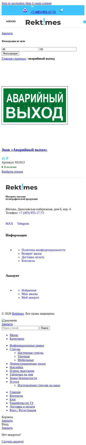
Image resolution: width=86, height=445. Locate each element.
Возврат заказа (32, 253)
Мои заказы (30, 294)
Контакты (28, 260)
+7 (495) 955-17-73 (43, 12)
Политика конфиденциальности (43, 250)
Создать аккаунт (13, 441)
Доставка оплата (33, 257)
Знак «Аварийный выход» (24, 150)
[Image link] (22, 191)
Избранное (29, 290)
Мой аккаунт (30, 297)
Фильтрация (10, 53)
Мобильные (26, 360)
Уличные (24, 356)
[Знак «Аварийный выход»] (35, 142)
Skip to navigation (13, 3)
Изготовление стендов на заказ (39, 385)
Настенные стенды (30, 352)
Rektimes (18, 313)
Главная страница (14, 58)
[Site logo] (43, 27)
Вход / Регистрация (23, 410)
